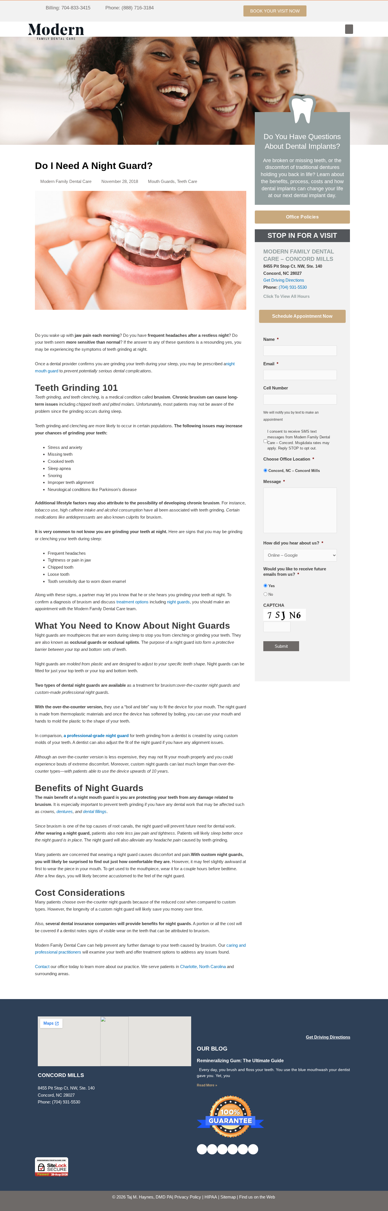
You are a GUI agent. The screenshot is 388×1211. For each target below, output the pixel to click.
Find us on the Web (257, 1197)
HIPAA (211, 1197)
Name (271, 339)
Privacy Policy (187, 1197)
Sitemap (228, 1197)
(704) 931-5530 (293, 287)
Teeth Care (187, 181)
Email (270, 363)
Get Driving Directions (283, 280)
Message (274, 481)
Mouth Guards (161, 181)
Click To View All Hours (286, 296)
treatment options (132, 601)
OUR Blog (212, 1048)
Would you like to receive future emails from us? (294, 571)
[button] (349, 29)
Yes (271, 586)
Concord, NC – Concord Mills (294, 471)
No (270, 594)
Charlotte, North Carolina (203, 966)
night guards (178, 601)
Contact (42, 966)
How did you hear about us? (293, 542)
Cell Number (275, 387)
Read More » (207, 1085)
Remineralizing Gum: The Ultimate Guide (240, 1060)
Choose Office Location (288, 459)
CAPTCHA (273, 605)
